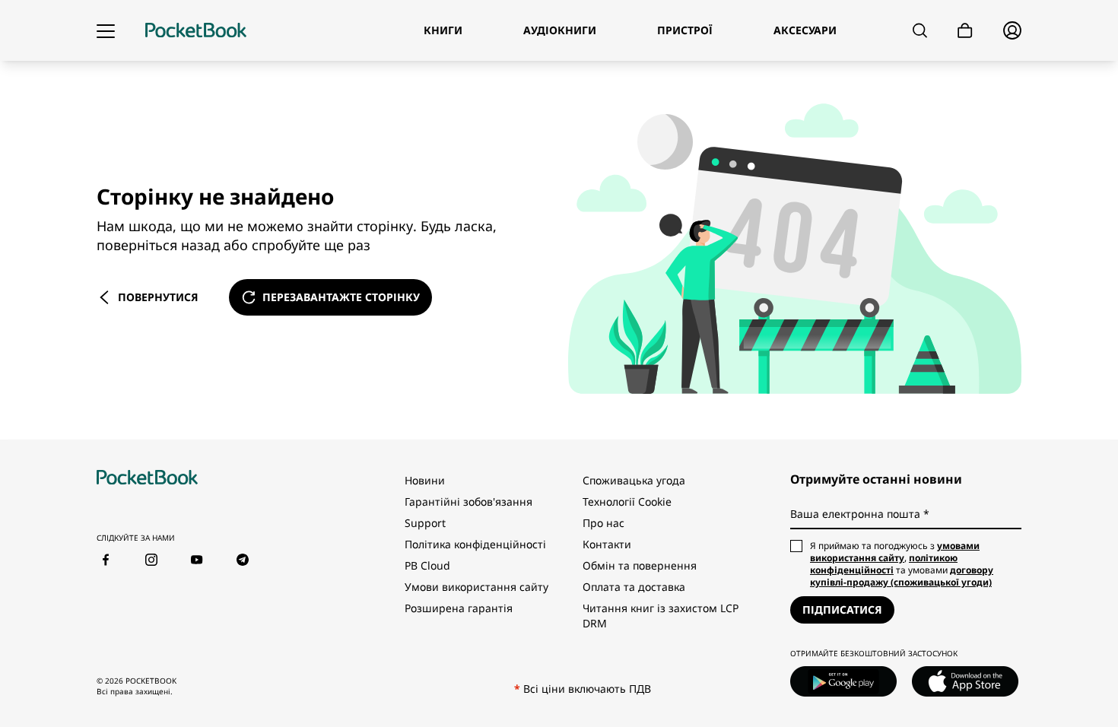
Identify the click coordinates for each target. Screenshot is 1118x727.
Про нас (603, 523)
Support (425, 523)
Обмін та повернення (640, 565)
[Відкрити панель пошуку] (920, 30)
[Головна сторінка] (195, 30)
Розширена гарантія (459, 608)
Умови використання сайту (476, 586)
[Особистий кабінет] (1012, 30)
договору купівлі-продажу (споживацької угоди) (901, 576)
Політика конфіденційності (475, 544)
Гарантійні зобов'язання (468, 501)
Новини (425, 480)
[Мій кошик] (965, 31)
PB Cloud (427, 565)
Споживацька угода (634, 480)
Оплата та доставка (634, 586)
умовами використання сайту (895, 551)
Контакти (607, 544)
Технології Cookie (627, 501)
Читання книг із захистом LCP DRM (660, 615)
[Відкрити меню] (106, 30)
